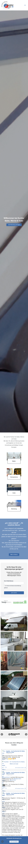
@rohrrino (13, 780)
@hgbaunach (17, 778)
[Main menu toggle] (25, 5)
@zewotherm (6, 777)
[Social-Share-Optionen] (25, 767)
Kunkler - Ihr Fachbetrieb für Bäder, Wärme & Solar (15, 751)
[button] (2, 841)
